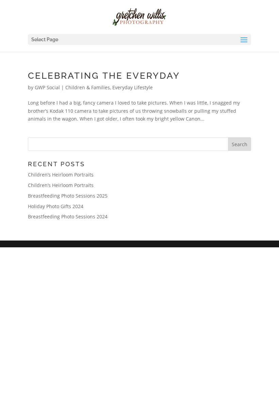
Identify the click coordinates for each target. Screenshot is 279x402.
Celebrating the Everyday (104, 76)
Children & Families (87, 87)
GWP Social (47, 87)
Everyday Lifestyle (132, 87)
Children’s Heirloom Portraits (61, 174)
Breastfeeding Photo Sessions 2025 (68, 195)
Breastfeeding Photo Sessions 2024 (68, 216)
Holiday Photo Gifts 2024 (55, 206)
